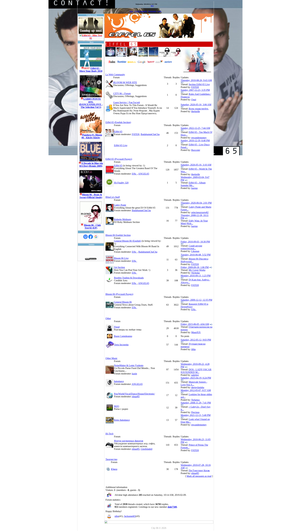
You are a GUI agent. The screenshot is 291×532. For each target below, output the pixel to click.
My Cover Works (197, 270)
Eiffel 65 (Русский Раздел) (118, 159)
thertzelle (195, 111)
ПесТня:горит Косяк (199, 470)
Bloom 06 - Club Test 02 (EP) (92, 226)
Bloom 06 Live (121, 258)
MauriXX (196, 332)
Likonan (195, 251)
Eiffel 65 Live (120, 145)
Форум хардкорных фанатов (128, 440)
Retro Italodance (122, 420)
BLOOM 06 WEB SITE (125, 82)
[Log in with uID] (85, 236)
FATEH (195, 87)
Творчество (111, 459)
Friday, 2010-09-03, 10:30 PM (195, 241)
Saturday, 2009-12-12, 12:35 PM (196, 300)
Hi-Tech (109, 433)
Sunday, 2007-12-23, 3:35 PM (195, 90)
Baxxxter (195, 150)
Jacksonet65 (130, 516)
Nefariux (195, 400)
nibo (117, 516)
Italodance (119, 381)
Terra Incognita (121, 344)
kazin (134, 373)
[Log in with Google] (96, 236)
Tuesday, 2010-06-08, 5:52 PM (196, 254)
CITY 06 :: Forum (122, 93)
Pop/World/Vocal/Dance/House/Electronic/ (134, 393)
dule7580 (172, 507)
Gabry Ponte (120, 205)
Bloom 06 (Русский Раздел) (119, 294)
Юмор (114, 469)
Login (159, 11)
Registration (152, 11)
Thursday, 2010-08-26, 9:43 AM (196, 80)
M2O (116, 406)
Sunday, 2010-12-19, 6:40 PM (195, 140)
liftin (193, 349)
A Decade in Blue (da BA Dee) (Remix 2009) (91, 164)
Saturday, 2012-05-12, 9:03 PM (196, 339)
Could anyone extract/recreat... (191, 247)
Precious (195, 412)
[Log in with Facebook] (90, 236)
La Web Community (115, 74)
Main (131, 11)
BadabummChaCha (150, 134)
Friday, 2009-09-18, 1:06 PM (195, 267)
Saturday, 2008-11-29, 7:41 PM (196, 402)
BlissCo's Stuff (112, 197)
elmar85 (136, 396)
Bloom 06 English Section (118, 235)
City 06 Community (140, 11)
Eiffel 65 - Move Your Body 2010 (90, 69)
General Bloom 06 (123, 302)
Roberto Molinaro (122, 219)
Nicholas (195, 272)
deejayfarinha (197, 387)
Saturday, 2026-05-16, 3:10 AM (196, 164)
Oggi (193, 99)
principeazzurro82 (200, 212)
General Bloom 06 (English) (127, 241)
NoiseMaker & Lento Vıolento (128, 365)
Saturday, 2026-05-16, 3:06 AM (196, 104)
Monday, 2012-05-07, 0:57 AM (196, 390)
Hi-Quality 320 (121, 182)
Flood (117, 327)
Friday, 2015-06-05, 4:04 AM (195, 324)
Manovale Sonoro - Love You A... (194, 383)
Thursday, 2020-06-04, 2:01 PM (196, 203)
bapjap (194, 188)
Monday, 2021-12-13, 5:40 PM (196, 415)
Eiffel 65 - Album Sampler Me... (193, 184)
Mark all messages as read (199, 476)
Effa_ (134, 173)
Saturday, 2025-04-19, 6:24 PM (196, 378)
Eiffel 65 (118, 131)
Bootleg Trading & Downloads (129, 277)
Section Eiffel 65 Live (199, 84)
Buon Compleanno (123, 336)
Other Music (111, 358)
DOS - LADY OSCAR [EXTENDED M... (196, 371)
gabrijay (195, 375)
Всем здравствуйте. (199, 108)
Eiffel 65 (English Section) (118, 122)
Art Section (119, 267)
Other (108, 318)
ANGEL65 (143, 173)
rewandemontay (199, 137)
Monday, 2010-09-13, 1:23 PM (196, 275)
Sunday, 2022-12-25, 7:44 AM (195, 128)
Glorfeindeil (146, 449)
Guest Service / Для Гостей (126, 102)
